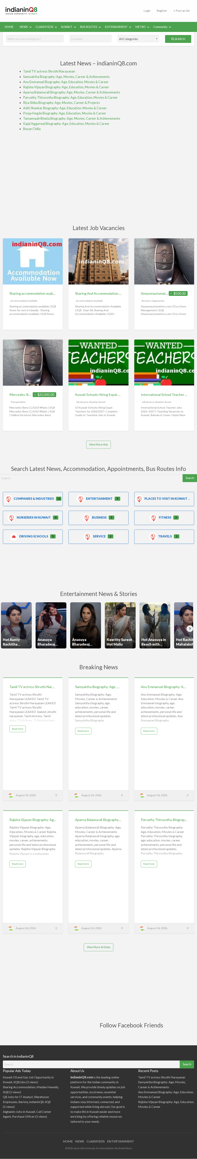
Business (99, 517)
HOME (9, 26)
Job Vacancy (82, 402)
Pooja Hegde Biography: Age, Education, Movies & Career (64, 113)
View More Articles (98, 947)
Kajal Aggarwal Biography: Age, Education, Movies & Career (66, 124)
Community (160, 26)
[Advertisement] (113, 10)
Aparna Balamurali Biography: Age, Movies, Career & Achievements (71, 92)
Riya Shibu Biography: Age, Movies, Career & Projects (61, 103)
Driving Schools (33, 536)
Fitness (165, 517)
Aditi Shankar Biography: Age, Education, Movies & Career (65, 108)
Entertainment (99, 498)
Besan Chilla (32, 129)
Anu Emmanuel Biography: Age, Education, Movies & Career (66, 82)
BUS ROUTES (88, 26)
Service (99, 536)
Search (179, 39)
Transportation (18, 402)
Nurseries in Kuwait (34, 517)
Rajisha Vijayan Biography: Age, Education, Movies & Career (66, 87)
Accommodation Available (23, 300)
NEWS (24, 26)
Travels (165, 536)
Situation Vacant (97, 402)
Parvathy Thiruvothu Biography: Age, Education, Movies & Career (70, 97)
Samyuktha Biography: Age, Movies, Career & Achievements (66, 77)
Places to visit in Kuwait (165, 498)
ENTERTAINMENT (120, 1141)
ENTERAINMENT (116, 26)
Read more (19, 729)
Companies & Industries (34, 498)
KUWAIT (66, 26)
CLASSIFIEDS (44, 26)
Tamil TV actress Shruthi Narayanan (49, 71)
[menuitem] (9, 27)
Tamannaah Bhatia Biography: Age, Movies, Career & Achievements (71, 118)
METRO (140, 26)
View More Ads (98, 444)
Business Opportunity (153, 300)
